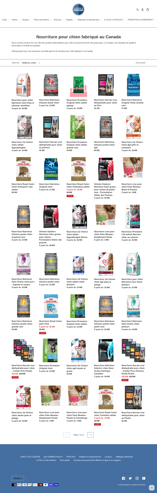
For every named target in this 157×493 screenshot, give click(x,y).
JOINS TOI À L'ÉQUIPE (30, 457)
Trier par (15, 63)
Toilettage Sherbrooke (124, 457)
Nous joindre (65, 460)
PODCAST (70, 457)
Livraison (108, 457)
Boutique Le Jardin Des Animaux (134, 485)
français (17, 478)
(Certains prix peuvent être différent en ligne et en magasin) (97, 460)
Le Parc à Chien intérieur (46, 460)
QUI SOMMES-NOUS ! (53, 457)
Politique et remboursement (90, 457)
